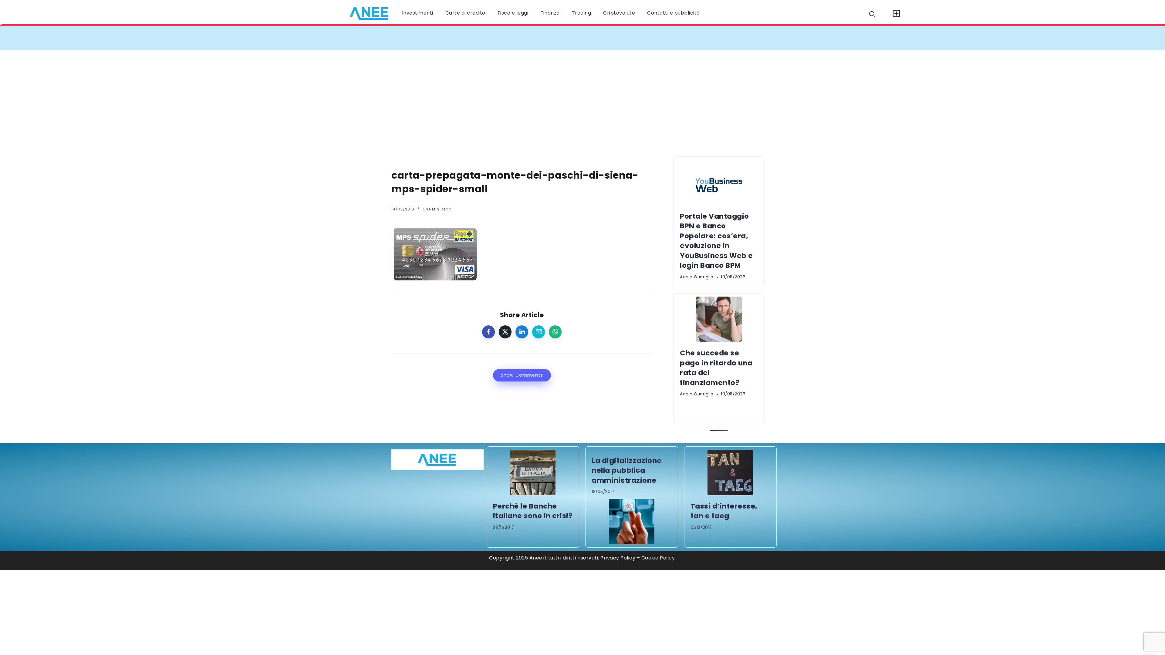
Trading (581, 12)
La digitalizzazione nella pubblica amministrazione (627, 470)
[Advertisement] (582, 95)
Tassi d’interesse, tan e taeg (724, 511)
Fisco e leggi (513, 12)
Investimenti (417, 12)
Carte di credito (465, 12)
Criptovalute (619, 12)
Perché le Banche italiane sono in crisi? (533, 511)
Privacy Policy (617, 557)
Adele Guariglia (697, 277)
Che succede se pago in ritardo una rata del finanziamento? (752, 38)
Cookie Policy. (658, 557)
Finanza (550, 12)
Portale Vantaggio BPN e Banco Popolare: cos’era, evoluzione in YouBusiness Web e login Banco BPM (532, 38)
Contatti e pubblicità (673, 12)
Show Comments (522, 375)
